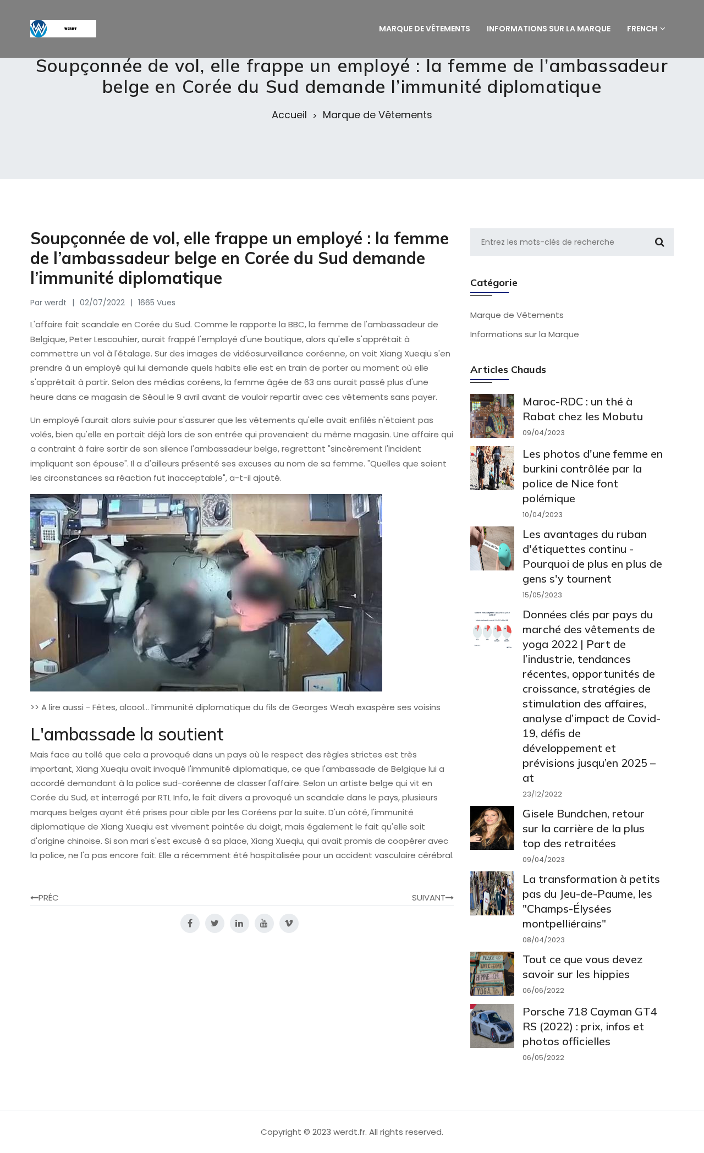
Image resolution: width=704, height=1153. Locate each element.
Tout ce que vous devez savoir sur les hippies (582, 966)
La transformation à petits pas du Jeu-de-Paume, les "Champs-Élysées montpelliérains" (591, 901)
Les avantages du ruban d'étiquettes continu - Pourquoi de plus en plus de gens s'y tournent (592, 556)
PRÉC (48, 897)
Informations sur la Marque (524, 334)
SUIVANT (429, 897)
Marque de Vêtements (377, 115)
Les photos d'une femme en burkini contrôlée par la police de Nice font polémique (592, 476)
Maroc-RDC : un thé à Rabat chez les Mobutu (582, 408)
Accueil (289, 115)
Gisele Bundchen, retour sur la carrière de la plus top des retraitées (583, 828)
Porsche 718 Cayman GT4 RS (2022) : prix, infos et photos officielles (589, 1026)
